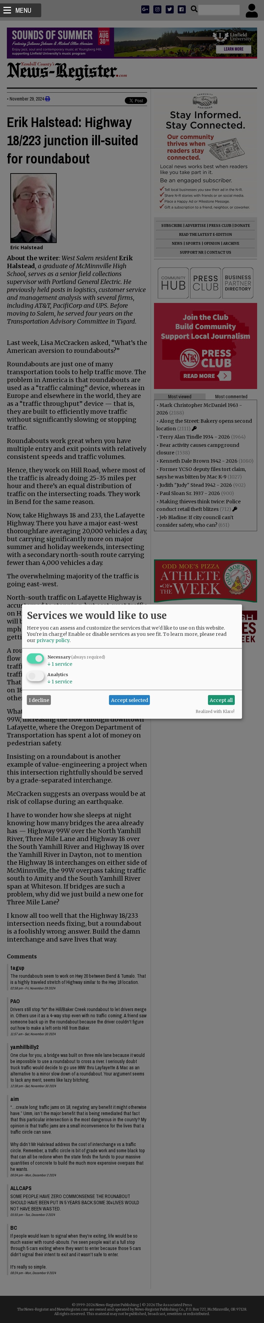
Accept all (221, 700)
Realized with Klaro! (215, 711)
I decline (39, 700)
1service (59, 664)
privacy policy (52, 640)
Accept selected (129, 700)
